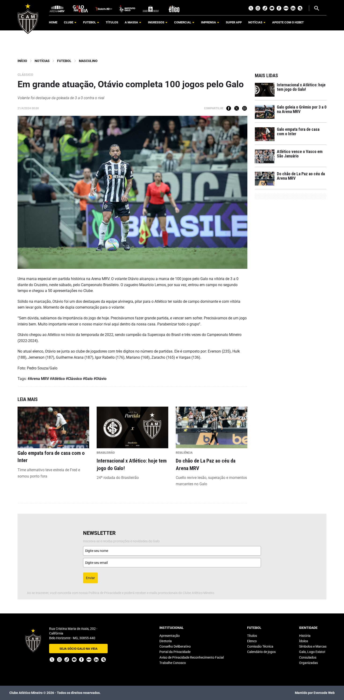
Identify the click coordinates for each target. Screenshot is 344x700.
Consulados (307, 657)
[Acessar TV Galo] (104, 8)
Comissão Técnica (260, 646)
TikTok (265, 8)
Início (22, 61)
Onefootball (300, 8)
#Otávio (100, 378)
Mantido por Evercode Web (315, 693)
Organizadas (308, 663)
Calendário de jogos (261, 652)
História (305, 636)
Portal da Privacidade (174, 652)
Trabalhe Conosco (172, 663)
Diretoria (165, 641)
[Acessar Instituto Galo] (127, 8)
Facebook (279, 8)
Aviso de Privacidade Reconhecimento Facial (191, 657)
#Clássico (74, 378)
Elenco (252, 641)
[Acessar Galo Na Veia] (80, 8)
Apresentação (169, 636)
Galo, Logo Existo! (312, 652)
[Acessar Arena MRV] (57, 8)
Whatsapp (244, 108)
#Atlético (57, 378)
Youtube (272, 8)
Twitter (251, 8)
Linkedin (293, 8)
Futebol (64, 61)
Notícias (42, 61)
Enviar (90, 578)
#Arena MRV (38, 378)
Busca (316, 8)
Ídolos (303, 641)
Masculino (88, 61)
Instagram (258, 8)
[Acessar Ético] (174, 8)
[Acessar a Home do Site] (28, 19)
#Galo (88, 378)
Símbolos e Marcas (312, 646)
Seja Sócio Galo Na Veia (78, 648)
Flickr (286, 8)
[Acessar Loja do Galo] (151, 8)
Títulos (252, 636)
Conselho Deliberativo (175, 646)
